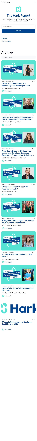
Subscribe (19, 30)
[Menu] (35, 2)
